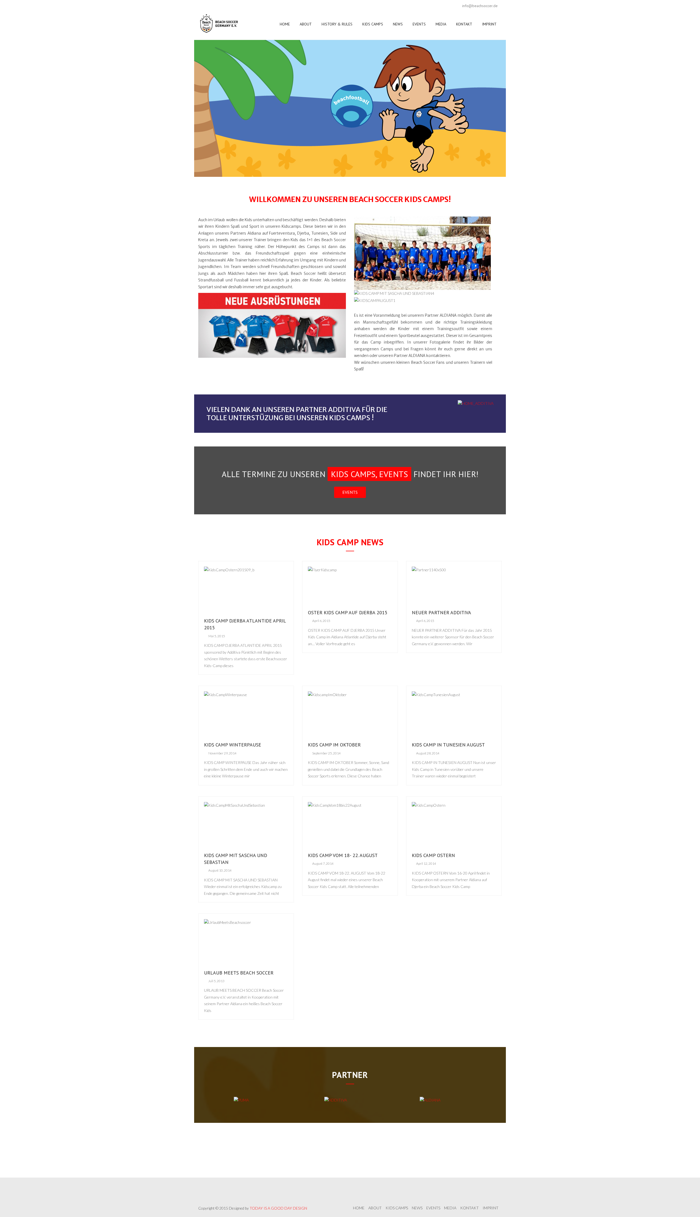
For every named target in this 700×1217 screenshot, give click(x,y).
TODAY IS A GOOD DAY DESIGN (278, 1208)
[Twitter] (225, 5)
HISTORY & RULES (337, 24)
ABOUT (306, 24)
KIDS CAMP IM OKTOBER (334, 745)
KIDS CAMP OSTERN (433, 855)
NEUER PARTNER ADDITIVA (441, 612)
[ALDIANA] (430, 1099)
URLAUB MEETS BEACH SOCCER (238, 973)
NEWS (398, 24)
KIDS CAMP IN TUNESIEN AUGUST (448, 745)
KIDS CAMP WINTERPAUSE (232, 745)
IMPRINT (489, 24)
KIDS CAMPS (372, 24)
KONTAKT (464, 24)
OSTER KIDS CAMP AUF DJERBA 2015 (347, 612)
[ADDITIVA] (335, 1099)
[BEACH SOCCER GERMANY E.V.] (220, 24)
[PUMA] (241, 1099)
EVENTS (419, 24)
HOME (285, 24)
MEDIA (441, 24)
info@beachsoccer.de (480, 5)
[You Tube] (214, 5)
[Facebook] (203, 5)
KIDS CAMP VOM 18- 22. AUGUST (343, 855)
